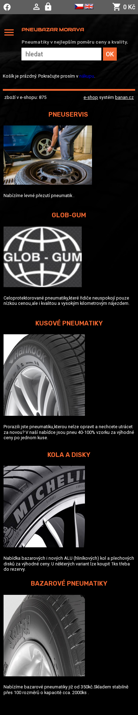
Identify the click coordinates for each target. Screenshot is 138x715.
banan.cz (124, 97)
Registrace (49, 6)
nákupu (86, 76)
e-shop (91, 97)
